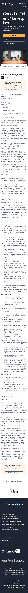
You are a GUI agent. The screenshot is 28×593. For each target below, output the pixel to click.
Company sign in (21, 3)
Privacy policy (11, 494)
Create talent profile (14, 35)
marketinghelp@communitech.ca (14, 580)
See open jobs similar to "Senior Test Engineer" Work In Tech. (14, 88)
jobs (12, 66)
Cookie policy (17, 494)
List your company (21, 6)
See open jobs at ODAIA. (11, 85)
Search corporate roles (14, 40)
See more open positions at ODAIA (14, 481)
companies (6, 66)
